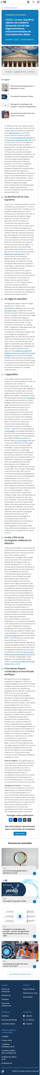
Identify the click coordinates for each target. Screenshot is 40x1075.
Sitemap (35, 1071)
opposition (31, 398)
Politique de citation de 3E (9, 1058)
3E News (9, 72)
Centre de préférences (6, 1004)
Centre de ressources (11, 8)
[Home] (2, 8)
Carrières (5, 1016)
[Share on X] (15, 820)
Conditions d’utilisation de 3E (8, 1045)
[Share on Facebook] (11, 820)
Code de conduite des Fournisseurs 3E (9, 1051)
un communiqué (21, 440)
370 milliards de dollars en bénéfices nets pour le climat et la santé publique (19, 353)
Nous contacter (29, 989)
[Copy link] (25, 820)
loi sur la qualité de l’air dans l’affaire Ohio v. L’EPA (19, 662)
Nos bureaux (28, 997)
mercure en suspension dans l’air (18, 140)
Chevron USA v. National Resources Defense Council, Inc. (19, 653)
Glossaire (5, 999)
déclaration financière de (14, 254)
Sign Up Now (20, 833)
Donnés (31, 72)
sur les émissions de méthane (21, 138)
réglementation (15, 133)
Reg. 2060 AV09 (10, 311)
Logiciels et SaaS (20, 72)
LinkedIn (29, 1016)
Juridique (5, 1036)
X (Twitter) (30, 1020)
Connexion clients (8, 1024)
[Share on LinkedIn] (20, 820)
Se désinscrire (7, 1063)
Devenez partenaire (9, 1020)
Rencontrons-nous (30, 993)
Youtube (29, 1024)
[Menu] (38, 2)
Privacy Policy (7, 1040)
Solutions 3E (6, 995)
